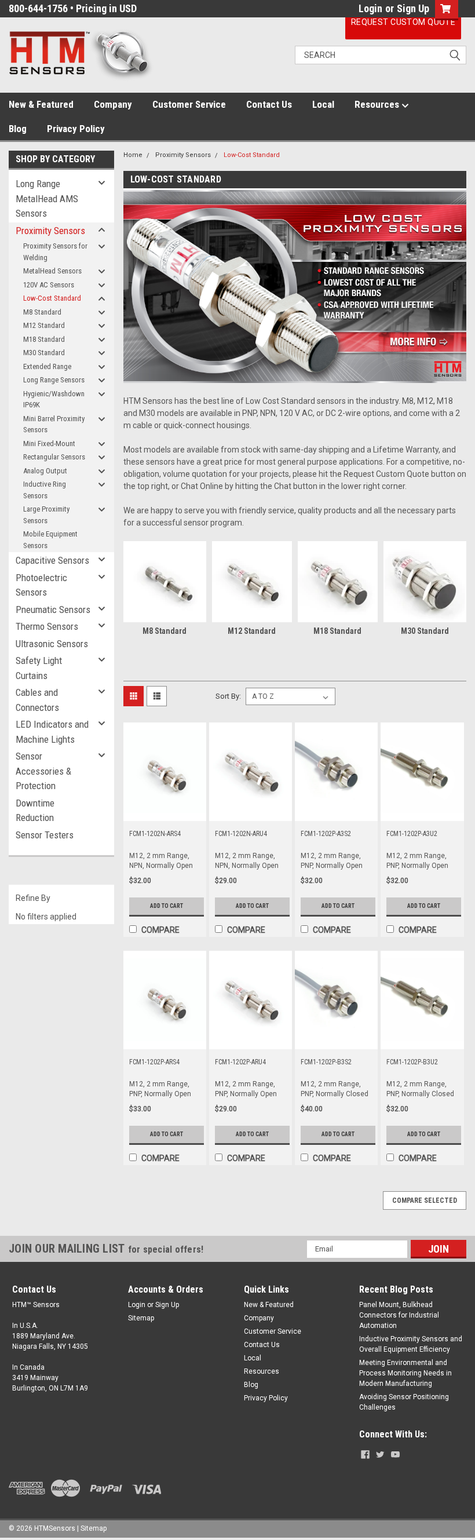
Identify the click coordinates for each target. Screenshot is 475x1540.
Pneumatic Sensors (53, 609)
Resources (378, 104)
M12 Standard (44, 325)
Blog (18, 128)
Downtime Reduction (35, 810)
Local (323, 104)
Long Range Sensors (54, 379)
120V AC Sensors (48, 284)
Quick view (165, 812)
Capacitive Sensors (52, 560)
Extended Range (47, 366)
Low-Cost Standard (52, 298)
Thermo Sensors (47, 626)
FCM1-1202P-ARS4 (154, 1062)
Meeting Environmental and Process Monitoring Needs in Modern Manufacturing (405, 1373)
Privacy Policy (76, 128)
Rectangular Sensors (54, 456)
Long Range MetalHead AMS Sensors (47, 198)
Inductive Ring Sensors (44, 490)
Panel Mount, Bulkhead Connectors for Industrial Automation (399, 1315)
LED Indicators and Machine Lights (52, 731)
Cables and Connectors (37, 700)
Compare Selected (424, 1200)
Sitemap (141, 1318)
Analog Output (45, 470)
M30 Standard (44, 352)
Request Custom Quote (403, 22)
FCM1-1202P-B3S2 (326, 1062)
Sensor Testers (45, 835)
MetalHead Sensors (52, 271)
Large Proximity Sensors (46, 515)
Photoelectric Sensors (41, 585)
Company (113, 104)
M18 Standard (44, 339)
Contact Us (269, 104)
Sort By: (228, 696)
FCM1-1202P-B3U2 (412, 1062)
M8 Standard (42, 312)
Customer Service (189, 104)
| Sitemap (92, 1528)
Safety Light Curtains (39, 668)
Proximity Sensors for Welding (55, 252)
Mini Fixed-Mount (49, 443)
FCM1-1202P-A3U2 (411, 834)
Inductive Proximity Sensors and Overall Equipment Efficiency (410, 1344)
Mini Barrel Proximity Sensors (54, 424)
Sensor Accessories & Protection (43, 770)
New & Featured (41, 104)
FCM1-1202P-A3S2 (326, 834)
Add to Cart (166, 906)
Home (132, 155)
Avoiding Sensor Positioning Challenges (404, 1402)
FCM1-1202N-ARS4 (155, 834)
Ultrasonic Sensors (52, 643)
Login (370, 8)
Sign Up (413, 8)
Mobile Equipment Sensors (50, 540)
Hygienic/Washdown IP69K (54, 399)
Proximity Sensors (50, 230)
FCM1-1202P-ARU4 (240, 1062)
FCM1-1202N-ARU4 (241, 834)
